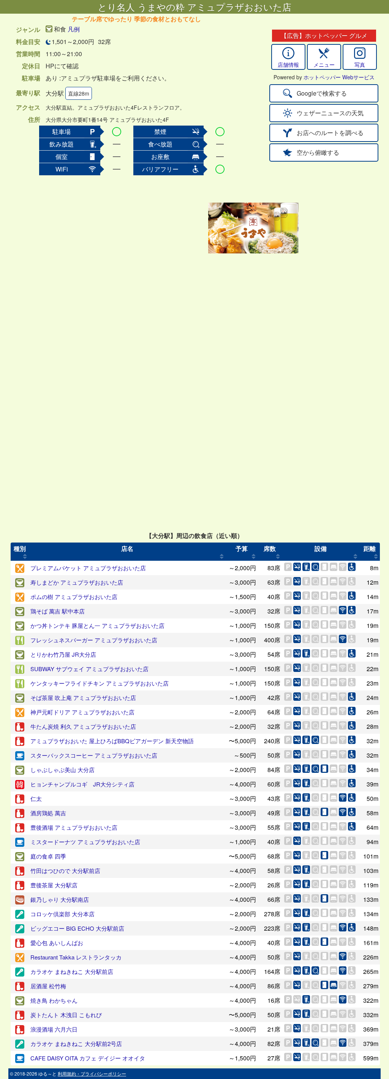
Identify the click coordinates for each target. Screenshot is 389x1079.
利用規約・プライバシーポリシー (92, 1073)
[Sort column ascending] (24, 556)
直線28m (78, 93)
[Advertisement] (146, 228)
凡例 (74, 29)
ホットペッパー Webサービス (339, 77)
